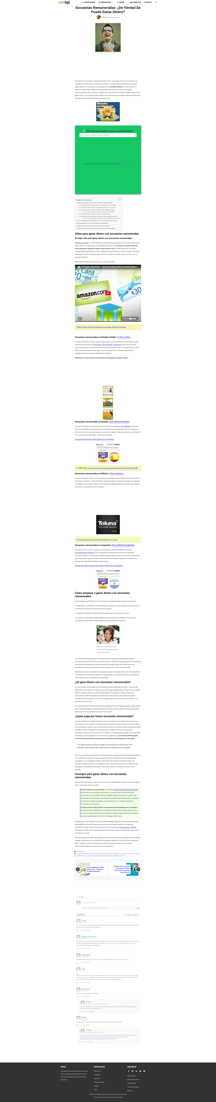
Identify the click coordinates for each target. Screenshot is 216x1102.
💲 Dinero (120, 2)
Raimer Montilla (114, 17)
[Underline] (88, 908)
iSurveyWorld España (119, 421)
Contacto (129, 1090)
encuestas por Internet (127, 827)
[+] (107, 908)
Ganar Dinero (80, 851)
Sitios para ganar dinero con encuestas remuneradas (95, 203)
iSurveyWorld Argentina (123, 545)
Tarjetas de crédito (99, 1082)
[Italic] (86, 908)
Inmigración (97, 1074)
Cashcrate (117, 344)
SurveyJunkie (107, 344)
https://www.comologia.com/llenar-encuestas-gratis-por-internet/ (98, 1039)
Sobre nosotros (131, 1076)
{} (104, 908)
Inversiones (97, 1078)
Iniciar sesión (80, 897)
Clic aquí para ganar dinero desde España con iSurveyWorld (100, 211)
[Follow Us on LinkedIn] (136, 1071)
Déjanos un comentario (126, 163)
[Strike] (91, 908)
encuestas (80, 853)
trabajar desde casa (106, 856)
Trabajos (96, 1086)
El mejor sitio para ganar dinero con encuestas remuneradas (98, 205)
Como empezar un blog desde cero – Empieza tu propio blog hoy (95, 869)
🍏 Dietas (148, 2)
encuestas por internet (118, 853)
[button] (155, 2)
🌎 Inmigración (105, 2)
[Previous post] (77, 869)
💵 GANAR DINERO (88, 2)
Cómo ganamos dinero (133, 1079)
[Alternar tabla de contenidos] (119, 199)
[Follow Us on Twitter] (132, 1071)
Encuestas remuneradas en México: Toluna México (96, 214)
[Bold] (83, 908)
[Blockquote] (98, 908)
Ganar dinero (97, 1071)
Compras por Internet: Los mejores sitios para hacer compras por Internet (121, 869)
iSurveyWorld (126, 426)
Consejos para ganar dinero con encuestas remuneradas (96, 228)
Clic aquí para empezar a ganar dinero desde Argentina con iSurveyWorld (103, 218)
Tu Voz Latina (123, 337)
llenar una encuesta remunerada (126, 789)
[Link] (102, 908)
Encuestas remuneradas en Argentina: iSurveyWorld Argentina (99, 216)
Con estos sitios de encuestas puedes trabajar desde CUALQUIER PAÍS (112, 468)
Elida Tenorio (96, 1004)
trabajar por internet (119, 856)
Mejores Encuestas (82, 243)
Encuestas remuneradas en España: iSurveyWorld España (98, 210)
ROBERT (95, 1032)
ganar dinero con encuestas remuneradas (87, 856)
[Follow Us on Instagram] (140, 1071)
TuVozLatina (96, 344)
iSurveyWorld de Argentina (84, 553)
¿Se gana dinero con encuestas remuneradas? (92, 223)
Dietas (95, 1089)
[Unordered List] (95, 908)
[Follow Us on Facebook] (128, 1071)
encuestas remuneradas (132, 853)
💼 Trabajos (135, 2)
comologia (89, 1001)
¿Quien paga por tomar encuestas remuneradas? (93, 226)
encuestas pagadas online (91, 853)
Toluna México (116, 473)
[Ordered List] (93, 908)
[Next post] (138, 869)
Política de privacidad (133, 1087)
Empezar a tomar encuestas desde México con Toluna (97, 540)
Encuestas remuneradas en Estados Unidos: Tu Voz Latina (98, 207)
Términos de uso (131, 1083)
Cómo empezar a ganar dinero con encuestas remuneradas (97, 220)
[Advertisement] (108, 67)
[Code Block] (100, 908)
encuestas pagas (105, 853)
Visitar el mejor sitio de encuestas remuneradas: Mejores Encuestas (101, 327)
